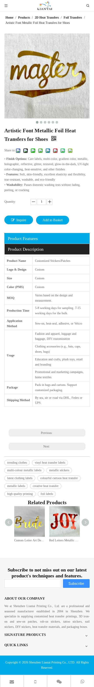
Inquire (21, 220)
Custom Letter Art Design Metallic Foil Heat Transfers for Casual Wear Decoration (29, 540)
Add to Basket (53, 220)
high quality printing (20, 493)
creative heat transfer (46, 486)
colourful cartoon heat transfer (59, 478)
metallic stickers (59, 470)
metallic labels (16, 486)
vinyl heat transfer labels (50, 462)
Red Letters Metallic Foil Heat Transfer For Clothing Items (64, 540)
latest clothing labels (19, 478)
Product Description (26, 249)
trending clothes (17, 462)
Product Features (23, 238)
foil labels (47, 493)
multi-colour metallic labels (24, 470)
